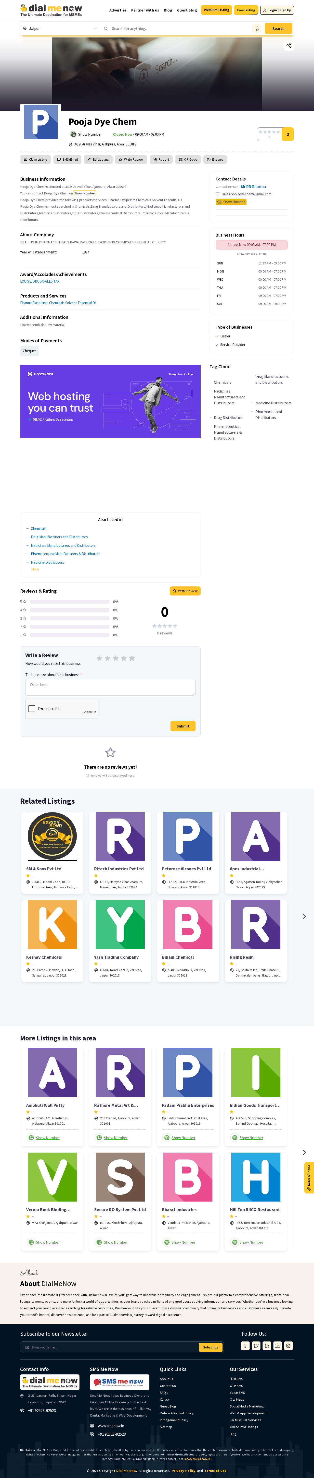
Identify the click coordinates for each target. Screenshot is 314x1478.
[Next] (304, 916)
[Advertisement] (110, 472)
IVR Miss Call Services (245, 1420)
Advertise (118, 10)
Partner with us (145, 10)
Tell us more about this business (53, 674)
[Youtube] (277, 1345)
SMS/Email (70, 159)
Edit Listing (101, 159)
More (35, 569)
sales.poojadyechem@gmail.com (246, 194)
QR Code (190, 159)
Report (164, 159)
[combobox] (29, 28)
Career (165, 1399)
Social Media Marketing (247, 1406)
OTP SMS (236, 1385)
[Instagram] (288, 1345)
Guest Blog (187, 10)
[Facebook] (245, 1345)
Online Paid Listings (244, 1427)
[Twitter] (256, 1345)
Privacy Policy (184, 1470)
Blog (168, 10)
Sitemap (166, 1427)
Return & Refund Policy (177, 1413)
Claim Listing (38, 159)
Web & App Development (248, 1413)
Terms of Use (215, 1470)
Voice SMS (237, 1392)
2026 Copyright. (114, 1470)
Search (279, 28)
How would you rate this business (53, 663)
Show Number (90, 134)
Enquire (217, 159)
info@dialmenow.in (197, 1459)
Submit (183, 726)
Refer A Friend (309, 1175)
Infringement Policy (174, 1420)
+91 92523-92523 (42, 1410)
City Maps (237, 1399)
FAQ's (164, 1392)
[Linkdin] (266, 1345)
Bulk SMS (236, 1379)
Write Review (134, 159)
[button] (216, 10)
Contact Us (168, 1385)
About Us (166, 1379)
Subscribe (210, 1347)
